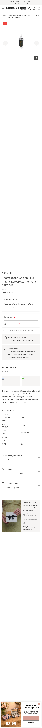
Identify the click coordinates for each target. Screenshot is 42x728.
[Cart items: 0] (39, 8)
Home (4, 16)
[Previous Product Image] (5, 43)
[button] (21, 457)
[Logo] (16, 8)
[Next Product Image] (36, 43)
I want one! (31, 717)
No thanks (31, 722)
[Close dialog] (39, 703)
